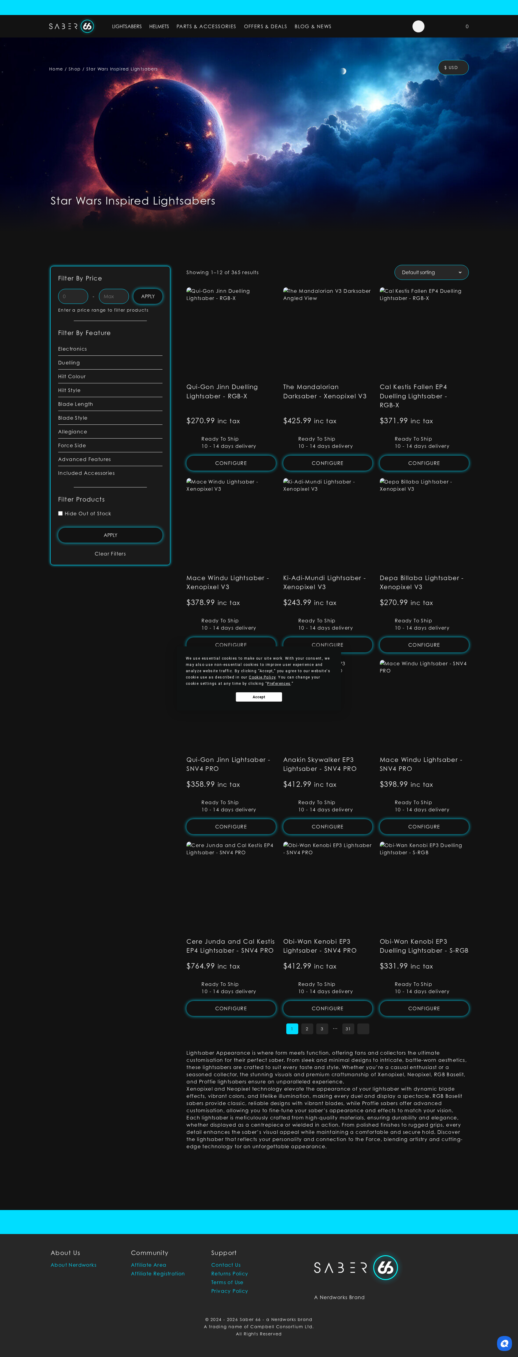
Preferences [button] (278, 683)
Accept (259, 697)
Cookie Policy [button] (262, 677)
